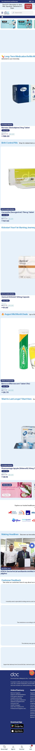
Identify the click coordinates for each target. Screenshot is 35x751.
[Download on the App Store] (17, 731)
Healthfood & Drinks (16, 698)
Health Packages (15, 705)
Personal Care (15, 703)
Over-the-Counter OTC (17, 706)
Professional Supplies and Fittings (18, 709)
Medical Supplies (16, 693)
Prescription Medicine (17, 696)
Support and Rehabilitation (18, 694)
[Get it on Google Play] (17, 726)
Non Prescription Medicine (18, 700)
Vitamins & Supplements (17, 701)
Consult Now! (28, 6)
